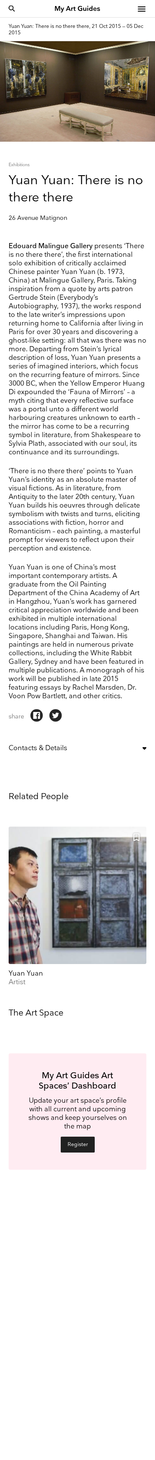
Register (78, 1144)
